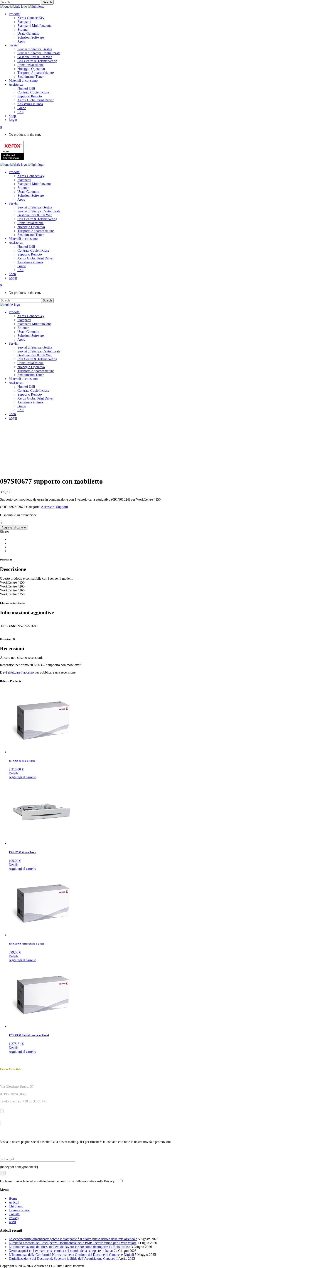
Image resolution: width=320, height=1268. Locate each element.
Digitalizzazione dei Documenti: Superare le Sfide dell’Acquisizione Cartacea (62, 1258)
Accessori (47, 507)
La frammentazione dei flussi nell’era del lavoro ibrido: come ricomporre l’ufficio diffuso (69, 1247)
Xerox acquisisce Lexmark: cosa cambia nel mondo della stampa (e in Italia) (61, 1251)
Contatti (14, 1214)
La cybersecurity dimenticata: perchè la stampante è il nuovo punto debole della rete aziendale (73, 1239)
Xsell (12, 1222)
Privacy (14, 1218)
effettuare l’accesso (21, 672)
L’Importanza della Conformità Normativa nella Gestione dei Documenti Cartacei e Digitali (71, 1254)
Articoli (14, 1202)
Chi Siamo (16, 1206)
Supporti (62, 507)
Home (13, 1198)
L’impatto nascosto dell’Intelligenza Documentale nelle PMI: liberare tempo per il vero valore (72, 1243)
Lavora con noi (19, 1210)
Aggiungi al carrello (14, 527)
